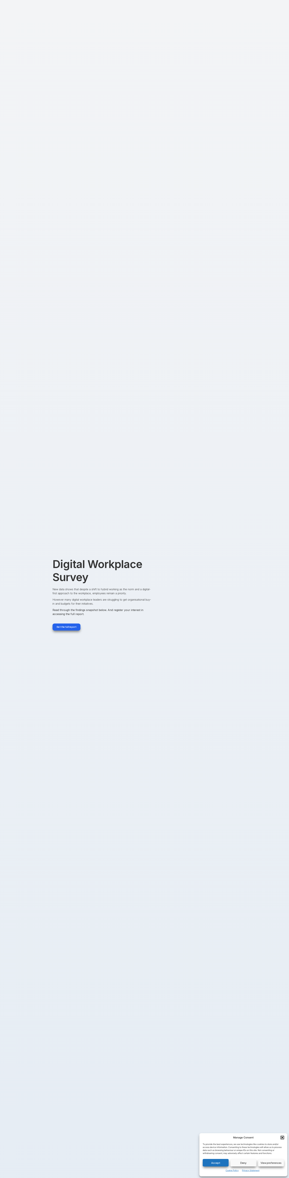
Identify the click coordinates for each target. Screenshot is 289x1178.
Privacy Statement (250, 1170)
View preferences (271, 1162)
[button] (282, 1137)
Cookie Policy (232, 1170)
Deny (243, 1162)
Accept (215, 1162)
